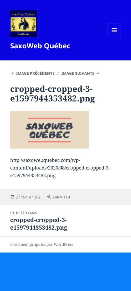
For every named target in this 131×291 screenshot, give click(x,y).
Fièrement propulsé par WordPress (41, 244)
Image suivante (77, 73)
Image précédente (35, 73)
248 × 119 (61, 197)
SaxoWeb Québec (40, 45)
